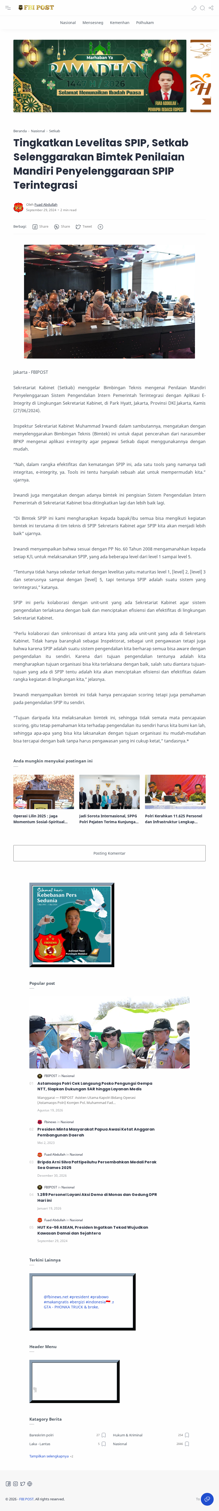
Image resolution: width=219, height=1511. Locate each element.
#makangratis (56, 1301)
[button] (194, 8)
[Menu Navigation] (8, 8)
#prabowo (99, 1296)
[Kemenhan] (120, 22)
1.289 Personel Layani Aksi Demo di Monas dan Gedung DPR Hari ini (97, 1197)
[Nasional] (68, 22)
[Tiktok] (29, 1484)
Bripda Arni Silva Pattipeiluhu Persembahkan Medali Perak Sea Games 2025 (97, 1165)
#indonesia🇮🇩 (98, 1301)
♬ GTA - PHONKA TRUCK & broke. (79, 1304)
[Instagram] (15, 1484)
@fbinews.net (56, 1296)
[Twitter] (23, 1484)
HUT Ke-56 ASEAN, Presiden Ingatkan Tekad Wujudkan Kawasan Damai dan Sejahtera (92, 1230)
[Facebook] (8, 1484)
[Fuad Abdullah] (45, 204)
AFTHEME (98, 1499)
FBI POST (26, 1499)
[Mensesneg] (93, 22)
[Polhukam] (145, 22)
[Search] (202, 8)
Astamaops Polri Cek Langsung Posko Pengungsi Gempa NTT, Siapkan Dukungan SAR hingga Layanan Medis (94, 1086)
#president (79, 1296)
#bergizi (77, 1301)
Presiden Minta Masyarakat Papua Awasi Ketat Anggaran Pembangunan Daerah (96, 1132)
